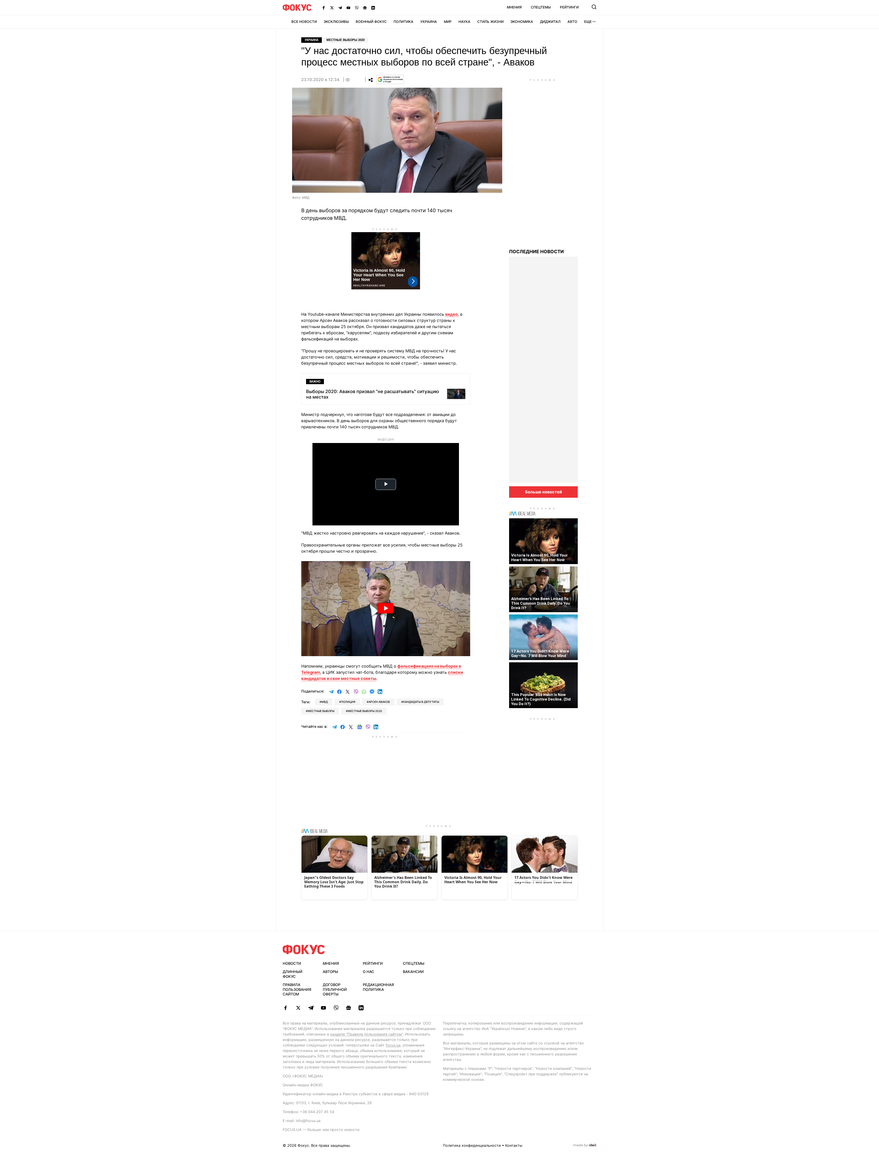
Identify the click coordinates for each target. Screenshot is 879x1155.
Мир (448, 21)
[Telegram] (340, 8)
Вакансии (413, 971)
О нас (368, 971)
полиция (348, 702)
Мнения (514, 7)
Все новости (304, 21)
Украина (428, 21)
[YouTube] (348, 8)
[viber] (336, 1007)
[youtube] (323, 1007)
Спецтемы (541, 7)
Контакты (513, 1145)
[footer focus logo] (304, 949)
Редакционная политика (378, 987)
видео (451, 314)
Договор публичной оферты (335, 989)
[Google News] (365, 8)
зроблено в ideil (585, 1145)
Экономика (521, 21)
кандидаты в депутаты (421, 702)
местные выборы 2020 (365, 711)
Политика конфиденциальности (472, 1145)
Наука (464, 21)
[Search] (594, 7)
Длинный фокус (292, 974)
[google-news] (348, 1007)
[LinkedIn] (373, 8)
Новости (292, 963)
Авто (572, 21)
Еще (588, 21)
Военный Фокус (371, 21)
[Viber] (357, 8)
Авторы (330, 971)
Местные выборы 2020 (345, 40)
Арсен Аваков (379, 702)
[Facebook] (324, 8)
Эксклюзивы (336, 21)
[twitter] (298, 1007)
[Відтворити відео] (385, 608)
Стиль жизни (490, 21)
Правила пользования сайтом (297, 989)
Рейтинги (569, 7)
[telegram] (311, 1007)
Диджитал (550, 21)
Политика (403, 21)
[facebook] (285, 1007)
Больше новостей (543, 491)
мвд (324, 702)
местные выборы (321, 711)
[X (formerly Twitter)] (332, 8)
